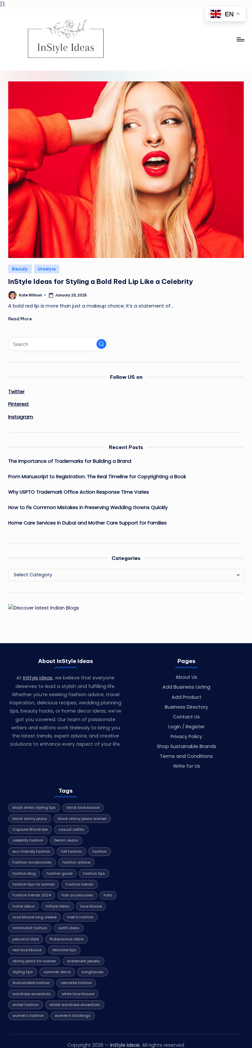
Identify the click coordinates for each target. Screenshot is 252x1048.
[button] (101, 344)
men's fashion (80, 917)
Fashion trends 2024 (31, 895)
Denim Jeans (66, 840)
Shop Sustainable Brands (186, 746)
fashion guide (60, 873)
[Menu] (240, 39)
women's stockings (73, 1015)
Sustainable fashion (31, 982)
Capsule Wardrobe (30, 829)
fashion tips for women (33, 884)
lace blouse (91, 906)
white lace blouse (78, 993)
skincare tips (64, 949)
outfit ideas (68, 927)
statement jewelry (83, 961)
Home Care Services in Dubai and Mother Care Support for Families (87, 523)
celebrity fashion (27, 840)
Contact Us (186, 717)
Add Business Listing (186, 687)
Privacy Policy (186, 736)
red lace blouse (26, 949)
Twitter (16, 391)
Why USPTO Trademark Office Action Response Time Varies (78, 492)
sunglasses (92, 971)
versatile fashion (76, 982)
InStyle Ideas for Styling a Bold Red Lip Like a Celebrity (100, 281)
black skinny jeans (29, 818)
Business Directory (186, 707)
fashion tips (94, 873)
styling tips (22, 971)
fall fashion (71, 851)
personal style (25, 939)
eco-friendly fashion (31, 851)
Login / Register (186, 726)
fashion (100, 851)
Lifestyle (46, 269)
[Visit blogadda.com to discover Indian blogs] (43, 608)
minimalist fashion (29, 927)
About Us (186, 677)
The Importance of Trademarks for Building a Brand (69, 461)
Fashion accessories (32, 862)
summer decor (57, 971)
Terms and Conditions (186, 756)
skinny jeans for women (34, 961)
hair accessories (77, 895)
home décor (23, 906)
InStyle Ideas (37, 677)
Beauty (20, 269)
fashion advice (76, 862)
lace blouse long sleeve (34, 917)
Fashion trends (80, 884)
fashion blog (24, 873)
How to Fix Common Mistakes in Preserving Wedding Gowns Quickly (88, 507)
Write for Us (186, 766)
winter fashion (25, 1004)
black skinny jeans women (82, 818)
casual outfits (71, 829)
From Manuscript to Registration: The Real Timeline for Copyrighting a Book (97, 476)
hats (108, 895)
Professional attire (66, 939)
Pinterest (18, 404)
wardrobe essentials (31, 993)
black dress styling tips (34, 807)
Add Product (186, 697)
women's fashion (28, 1015)
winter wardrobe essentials (75, 1004)
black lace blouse (83, 807)
